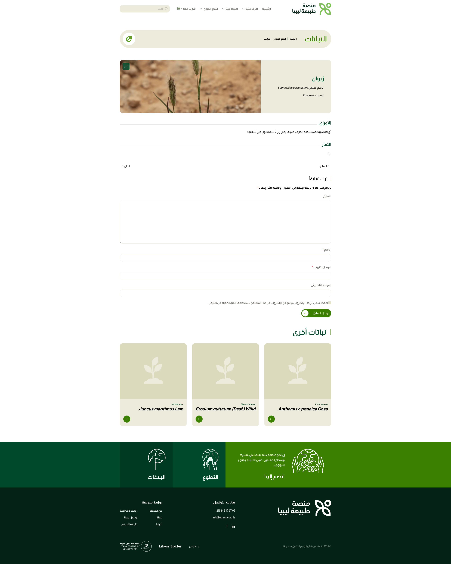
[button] (190, 86)
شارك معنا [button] (189, 8)
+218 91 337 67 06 (225, 510)
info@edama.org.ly (224, 517)
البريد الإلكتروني (321, 267)
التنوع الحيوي (280, 38)
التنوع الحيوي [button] (210, 8)
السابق (323, 165)
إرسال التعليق (320, 313)
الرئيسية (266, 8)
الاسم (327, 249)
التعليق (327, 196)
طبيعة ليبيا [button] (232, 8)
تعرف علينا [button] (252, 8)
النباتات (267, 38)
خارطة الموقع (129, 524)
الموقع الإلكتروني (321, 285)
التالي (127, 165)
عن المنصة (156, 510)
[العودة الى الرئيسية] (311, 9)
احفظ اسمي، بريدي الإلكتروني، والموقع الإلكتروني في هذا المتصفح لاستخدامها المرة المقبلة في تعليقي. (268, 302)
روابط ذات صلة (128, 510)
